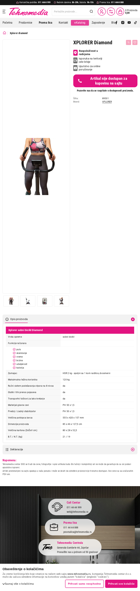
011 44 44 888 (70, 527)
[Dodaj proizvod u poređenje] (128, 42)
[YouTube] (129, 23)
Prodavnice (25, 22)
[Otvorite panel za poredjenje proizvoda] (111, 12)
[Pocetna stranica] (4, 33)
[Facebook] (116, 23)
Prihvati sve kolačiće (121, 583)
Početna (7, 22)
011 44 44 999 (74, 507)
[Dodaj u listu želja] (134, 42)
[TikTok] (135, 23)
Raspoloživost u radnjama (88, 52)
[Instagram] (123, 23)
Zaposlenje (98, 22)
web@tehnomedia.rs (77, 511)
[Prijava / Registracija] (102, 12)
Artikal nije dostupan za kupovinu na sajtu (108, 80)
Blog (114, 22)
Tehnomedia (28, 12)
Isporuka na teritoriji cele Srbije (90, 60)
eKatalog (79, 22)
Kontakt (63, 22)
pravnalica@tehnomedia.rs (77, 531)
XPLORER (107, 101)
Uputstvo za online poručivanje (89, 68)
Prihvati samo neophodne (84, 583)
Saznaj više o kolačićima (19, 583)
